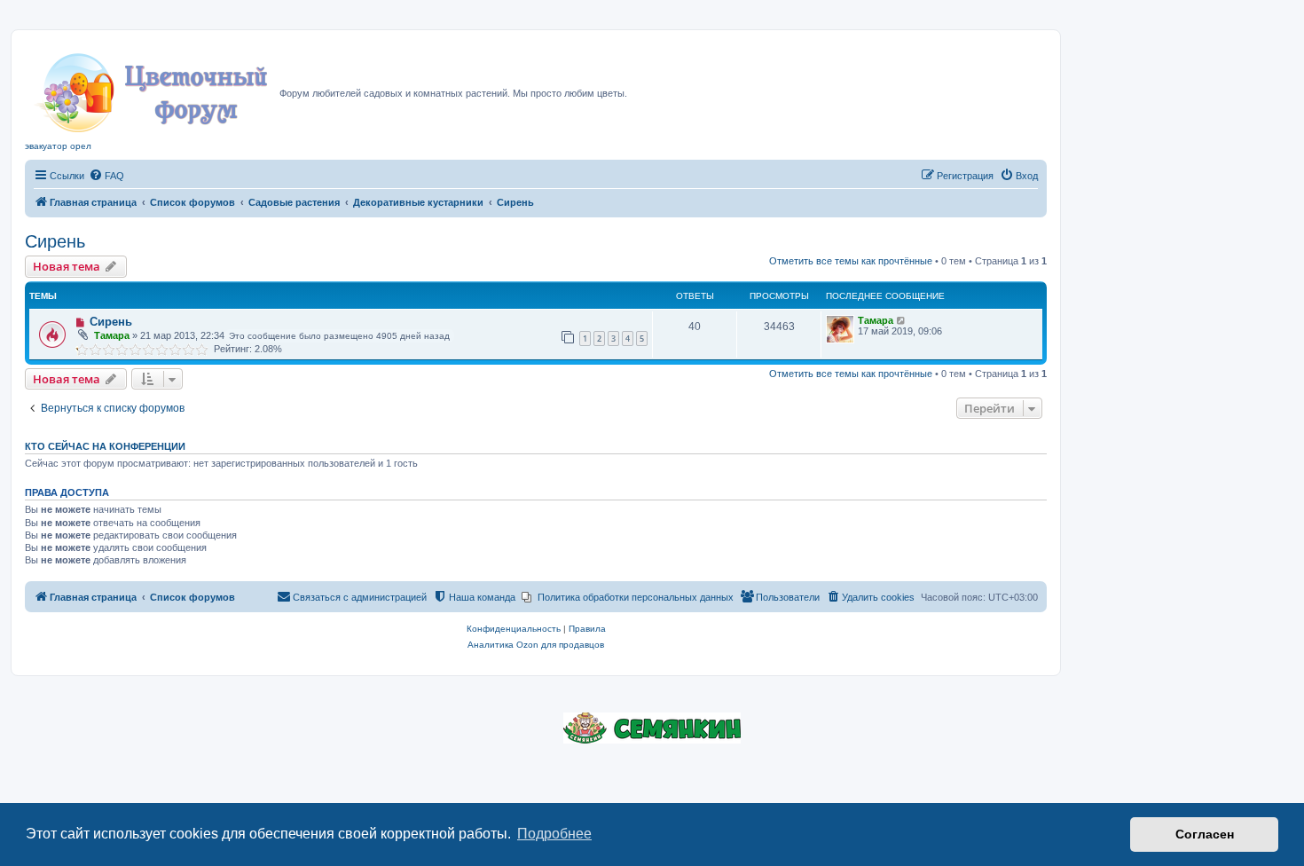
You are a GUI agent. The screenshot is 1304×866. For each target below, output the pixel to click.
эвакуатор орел (58, 146)
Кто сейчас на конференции (105, 446)
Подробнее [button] (554, 833)
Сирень (55, 241)
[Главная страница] (152, 87)
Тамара (112, 335)
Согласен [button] (1204, 834)
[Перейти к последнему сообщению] (901, 320)
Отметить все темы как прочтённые (850, 261)
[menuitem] (106, 175)
